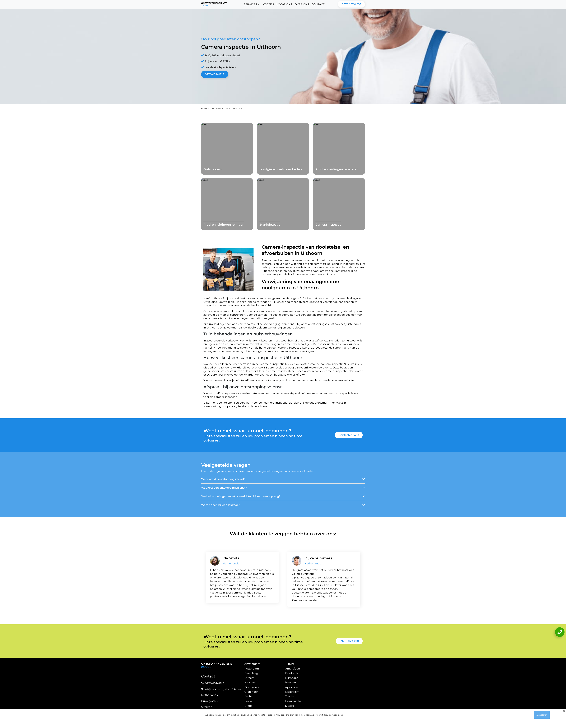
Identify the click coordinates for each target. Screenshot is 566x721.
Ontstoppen (212, 169)
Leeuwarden (293, 701)
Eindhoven (251, 687)
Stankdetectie (269, 224)
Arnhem (249, 696)
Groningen (251, 691)
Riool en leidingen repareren (336, 169)
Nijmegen (291, 678)
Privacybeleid (210, 701)
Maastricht (292, 691)
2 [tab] (285, 613)
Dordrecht (292, 673)
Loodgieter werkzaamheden (280, 169)
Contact (317, 4)
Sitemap (206, 707)
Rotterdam (251, 668)
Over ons (301, 4)
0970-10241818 (351, 4)
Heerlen (290, 682)
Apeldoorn (292, 687)
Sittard (289, 705)
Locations (284, 4)
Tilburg (289, 664)
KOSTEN (268, 4)
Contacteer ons (349, 435)
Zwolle (289, 696)
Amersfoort (292, 668)
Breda (248, 705)
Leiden (249, 701)
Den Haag (251, 673)
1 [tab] (280, 613)
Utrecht (249, 678)
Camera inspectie (328, 224)
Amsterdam (252, 664)
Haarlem (250, 682)
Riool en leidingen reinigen (223, 224)
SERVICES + (251, 4)
